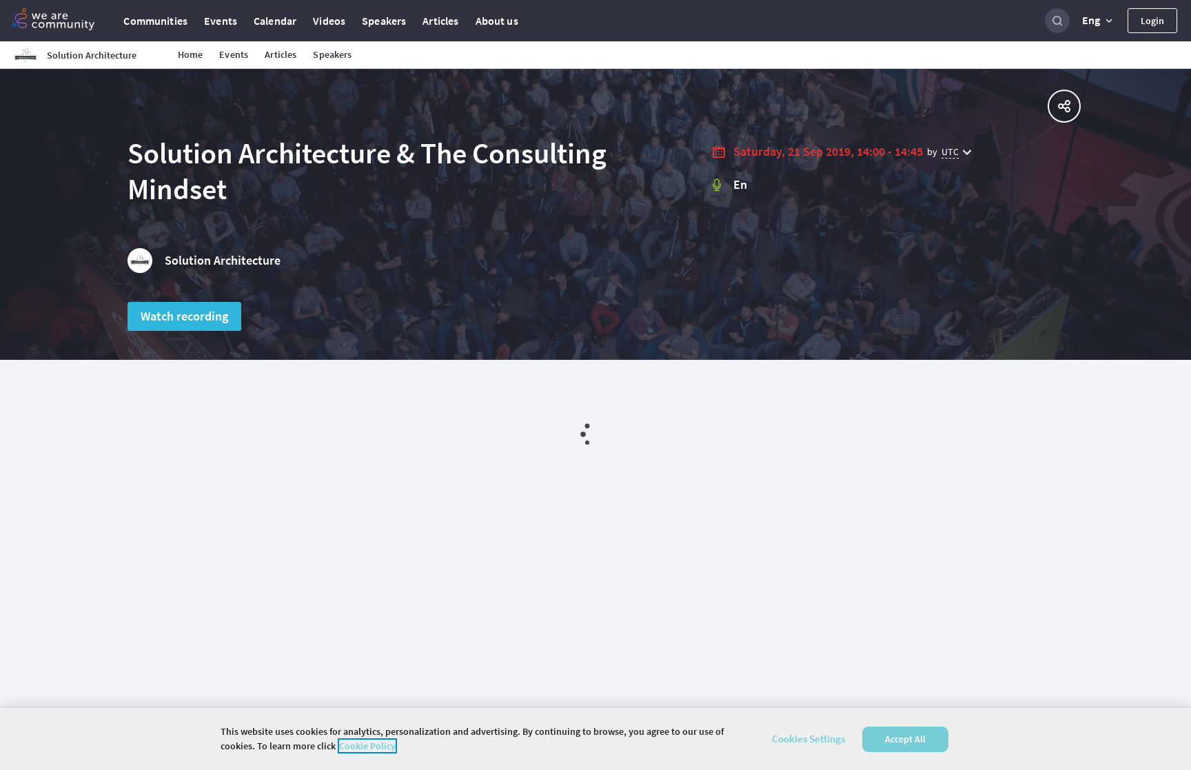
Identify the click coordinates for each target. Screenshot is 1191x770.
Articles (440, 21)
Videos (329, 21)
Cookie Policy (367, 746)
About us (497, 21)
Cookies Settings (808, 738)
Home (190, 54)
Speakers (384, 21)
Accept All (905, 739)
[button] (1098, 20)
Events (220, 21)
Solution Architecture (223, 260)
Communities (155, 21)
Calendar (275, 21)
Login (1152, 20)
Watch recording (184, 316)
